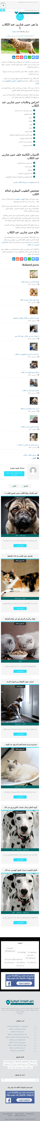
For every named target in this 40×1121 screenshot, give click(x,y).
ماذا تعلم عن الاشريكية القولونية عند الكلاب (27, 354)
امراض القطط (11, 951)
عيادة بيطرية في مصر (7, 1113)
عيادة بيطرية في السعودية (20, 1115)
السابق (26, 486)
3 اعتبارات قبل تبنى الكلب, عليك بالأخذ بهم (27, 336)
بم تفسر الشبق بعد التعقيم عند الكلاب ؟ (28, 445)
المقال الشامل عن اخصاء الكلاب (30, 282)
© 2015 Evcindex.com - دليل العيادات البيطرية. (25, 1119)
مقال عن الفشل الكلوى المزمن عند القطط (17, 1034)
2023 (22, 35)
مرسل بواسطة (20, 31)
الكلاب (25, 455)
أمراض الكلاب (32, 455)
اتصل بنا (10, 1115)
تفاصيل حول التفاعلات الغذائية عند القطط (17, 1045)
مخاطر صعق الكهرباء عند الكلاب (30, 372)
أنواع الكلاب (23, 952)
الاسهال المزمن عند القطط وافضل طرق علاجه (17, 1026)
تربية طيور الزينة (11, 962)
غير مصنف (21, 965)
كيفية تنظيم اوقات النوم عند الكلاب (29, 300)
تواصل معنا (20, 1013)
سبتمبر (19, 35)
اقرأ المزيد (20, 545)
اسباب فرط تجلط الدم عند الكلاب (29, 408)
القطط (11, 948)
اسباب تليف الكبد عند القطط (17, 1031)
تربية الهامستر (21, 962)
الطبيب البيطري (20, 199)
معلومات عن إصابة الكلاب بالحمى (23, 182)
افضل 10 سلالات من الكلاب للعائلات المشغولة (26, 318)
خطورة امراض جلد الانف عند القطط (17, 1042)
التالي (14, 486)
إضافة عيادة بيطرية (19, 1113)
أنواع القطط (33, 952)
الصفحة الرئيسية (27, 35)
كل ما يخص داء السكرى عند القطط (17, 1047)
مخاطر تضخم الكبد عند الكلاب (30, 390)
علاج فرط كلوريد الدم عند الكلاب (30, 427)
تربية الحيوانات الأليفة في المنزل (15, 959)
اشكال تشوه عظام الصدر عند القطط (17, 1029)
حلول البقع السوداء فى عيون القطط (17, 1039)
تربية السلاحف (32, 962)
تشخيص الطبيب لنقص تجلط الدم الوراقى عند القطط (17, 1037)
